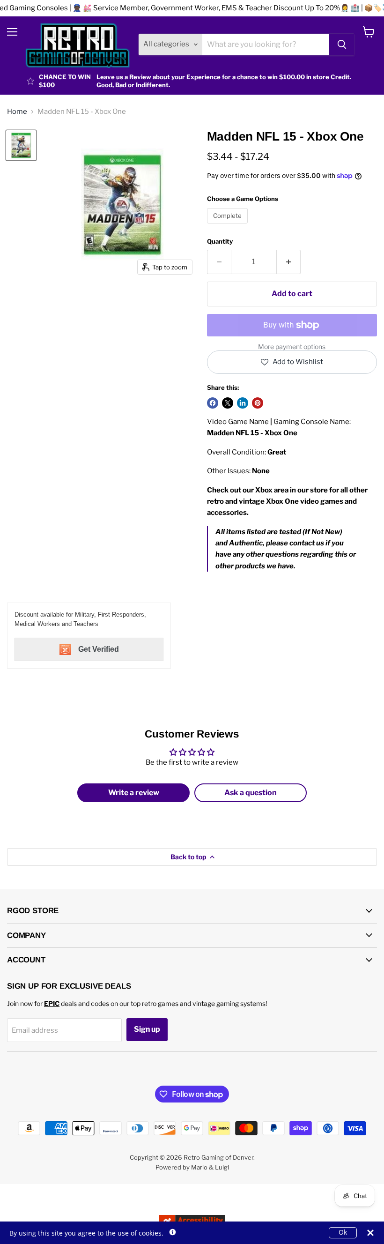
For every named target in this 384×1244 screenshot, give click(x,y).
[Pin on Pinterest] (257, 403)
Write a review (133, 792)
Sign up (147, 1029)
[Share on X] (227, 403)
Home (17, 112)
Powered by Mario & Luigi (192, 1167)
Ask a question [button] (250, 792)
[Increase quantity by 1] (289, 262)
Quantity (220, 241)
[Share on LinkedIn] (242, 403)
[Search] (341, 44)
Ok (343, 1232)
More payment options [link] (291, 346)
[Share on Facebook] (212, 403)
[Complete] (228, 226)
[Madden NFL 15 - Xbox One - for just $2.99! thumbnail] (21, 145)
